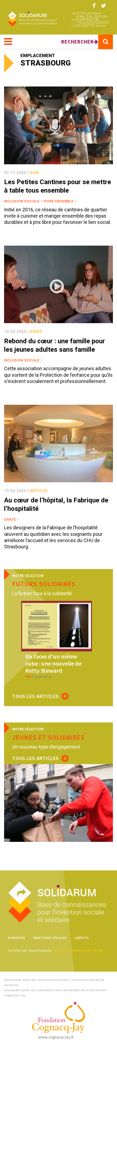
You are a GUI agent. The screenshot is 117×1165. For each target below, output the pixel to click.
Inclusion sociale (22, 201)
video (36, 331)
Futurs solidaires (44, 584)
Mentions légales (50, 938)
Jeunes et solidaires (48, 737)
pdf (28, 677)
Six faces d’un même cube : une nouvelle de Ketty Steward (53, 664)
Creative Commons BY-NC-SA (78, 951)
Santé (10, 519)
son (34, 173)
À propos (16, 938)
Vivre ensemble (59, 201)
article (39, 491)
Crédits (82, 938)
